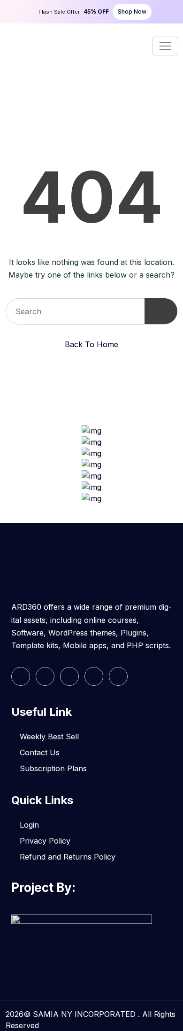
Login (29, 824)
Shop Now (132, 11)
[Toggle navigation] (165, 46)
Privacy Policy (45, 840)
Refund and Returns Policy (67, 856)
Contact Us (40, 752)
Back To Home (91, 344)
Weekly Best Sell (49, 736)
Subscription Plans (53, 768)
